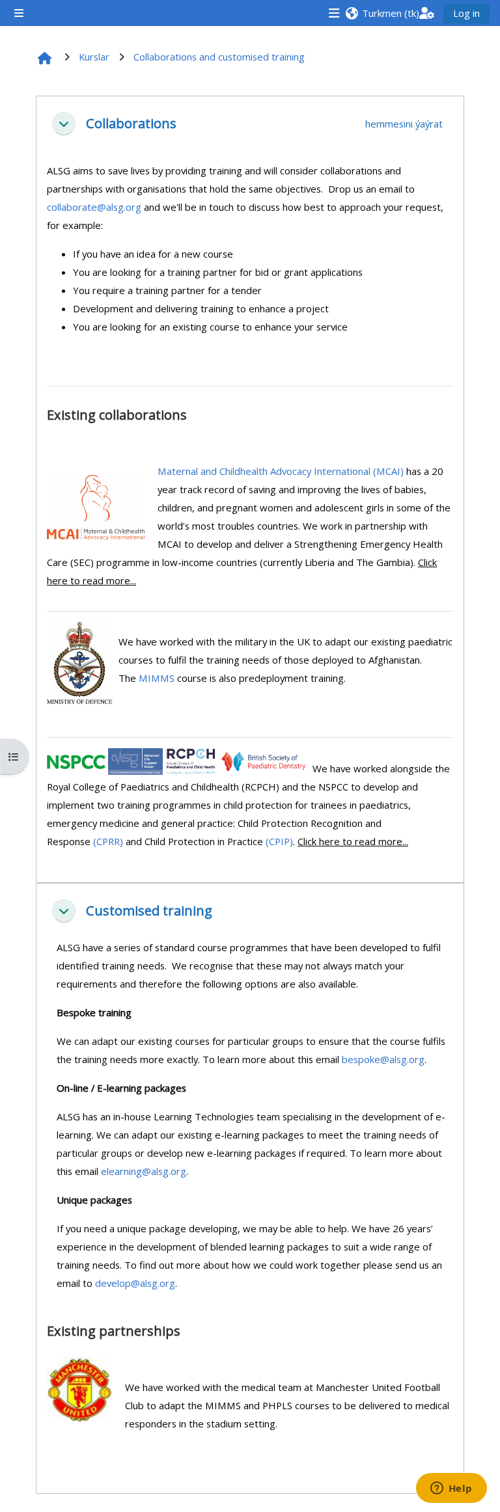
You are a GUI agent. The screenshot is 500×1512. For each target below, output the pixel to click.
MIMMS (156, 677)
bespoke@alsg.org (383, 1059)
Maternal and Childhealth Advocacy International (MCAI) (281, 471)
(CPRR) (108, 841)
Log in (466, 13)
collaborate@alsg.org (94, 206)
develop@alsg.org (135, 1282)
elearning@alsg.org (143, 1171)
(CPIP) (279, 841)
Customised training (149, 911)
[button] (381, 13)
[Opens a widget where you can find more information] (451, 1489)
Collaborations (131, 123)
